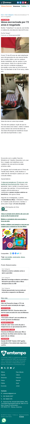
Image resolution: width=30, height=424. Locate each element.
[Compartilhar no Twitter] (18, 253)
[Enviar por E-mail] (20, 253)
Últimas (3, 372)
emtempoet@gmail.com (9, 393)
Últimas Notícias (6, 6)
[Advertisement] (15, 11)
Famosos (18, 377)
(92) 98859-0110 (7, 399)
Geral (17, 383)
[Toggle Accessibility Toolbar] (3, 209)
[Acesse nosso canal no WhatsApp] (4, 420)
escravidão (8, 257)
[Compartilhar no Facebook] (15, 253)
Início (2, 15)
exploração (16, 257)
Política (23, 6)
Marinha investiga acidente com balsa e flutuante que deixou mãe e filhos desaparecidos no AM (15, 281)
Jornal (17, 386)
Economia (3, 386)
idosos (23, 257)
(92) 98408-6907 (8, 396)
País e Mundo (20, 372)
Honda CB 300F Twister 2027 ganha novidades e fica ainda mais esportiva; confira (14, 343)
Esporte (18, 380)
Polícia (3, 380)
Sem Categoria (9, 15)
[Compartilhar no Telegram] (13, 253)
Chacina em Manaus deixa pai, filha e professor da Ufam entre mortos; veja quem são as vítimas (13, 334)
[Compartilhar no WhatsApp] (11, 253)
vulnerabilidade (5, 259)
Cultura (18, 375)
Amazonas (16, 6)
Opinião (3, 375)
